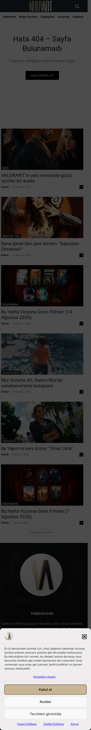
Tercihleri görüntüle (45, 714)
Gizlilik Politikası (54, 724)
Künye (75, 724)
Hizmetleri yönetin (44, 676)
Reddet (45, 702)
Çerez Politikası (27, 724)
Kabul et (45, 689)
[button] (84, 636)
